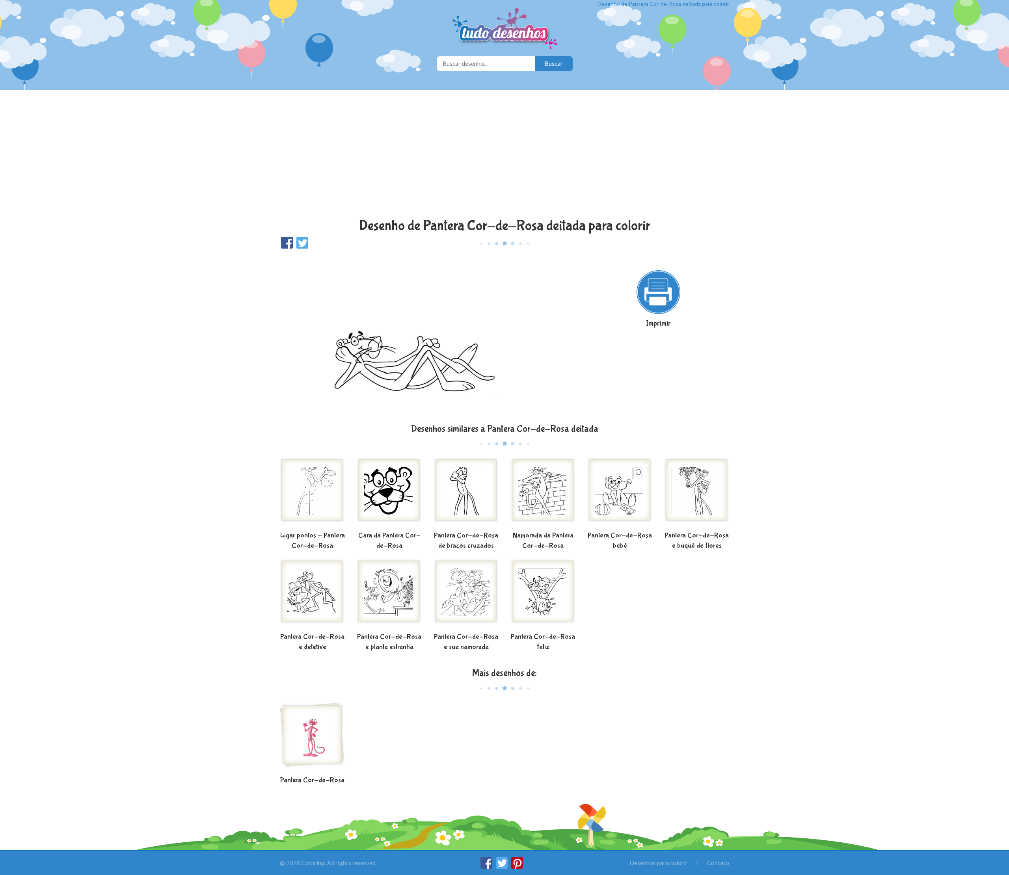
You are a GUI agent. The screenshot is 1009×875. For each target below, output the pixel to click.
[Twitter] (502, 866)
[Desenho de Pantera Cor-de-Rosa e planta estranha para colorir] (389, 594)
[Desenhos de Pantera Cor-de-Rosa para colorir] (312, 737)
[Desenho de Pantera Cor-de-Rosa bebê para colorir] (619, 493)
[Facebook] (487, 866)
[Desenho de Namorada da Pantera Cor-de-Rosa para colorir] (542, 493)
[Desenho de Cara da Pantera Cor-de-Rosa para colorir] (389, 493)
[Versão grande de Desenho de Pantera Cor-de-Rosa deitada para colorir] (427, 335)
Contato (718, 862)
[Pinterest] (517, 866)
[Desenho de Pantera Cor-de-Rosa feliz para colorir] (542, 594)
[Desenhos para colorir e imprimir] (504, 29)
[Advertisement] (504, 155)
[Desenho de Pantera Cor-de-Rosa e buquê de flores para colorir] (696, 493)
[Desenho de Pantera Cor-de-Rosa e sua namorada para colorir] (466, 594)
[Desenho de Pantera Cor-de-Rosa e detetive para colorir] (312, 594)
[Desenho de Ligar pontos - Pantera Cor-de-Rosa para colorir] (312, 493)
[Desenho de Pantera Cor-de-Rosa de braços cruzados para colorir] (466, 493)
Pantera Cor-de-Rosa (312, 780)
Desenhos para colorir (658, 862)
